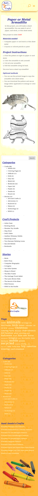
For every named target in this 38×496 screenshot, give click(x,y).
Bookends (7, 246)
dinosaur (18, 331)
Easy (9, 178)
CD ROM (4, 328)
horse (31, 335)
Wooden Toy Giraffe (11, 228)
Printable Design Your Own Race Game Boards (17, 450)
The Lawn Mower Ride (12, 279)
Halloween (6, 335)
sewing (24, 344)
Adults (10, 168)
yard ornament (17, 349)
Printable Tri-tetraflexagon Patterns (14, 432)
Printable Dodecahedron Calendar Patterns (16, 429)
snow (28, 344)
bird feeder (6, 325)
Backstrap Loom (10, 238)
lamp (19, 338)
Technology (12, 208)
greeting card (24, 333)
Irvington (7, 266)
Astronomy (12, 201)
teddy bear (16, 346)
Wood (10, 194)
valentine (31, 346)
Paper (10, 186)
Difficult (11, 173)
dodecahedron (29, 331)
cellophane (11, 328)
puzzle (22, 341)
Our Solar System (10, 268)
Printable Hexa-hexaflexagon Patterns (14, 435)
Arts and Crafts (13, 198)
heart (15, 336)
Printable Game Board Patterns (12, 444)
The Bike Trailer (10, 273)
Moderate (11, 184)
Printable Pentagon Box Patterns (12, 426)
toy (23, 346)
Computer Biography (11, 263)
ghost (16, 333)
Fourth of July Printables (10, 453)
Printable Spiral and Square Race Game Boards (17, 447)
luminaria (4, 341)
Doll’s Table (8, 233)
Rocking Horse (9, 226)
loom (33, 338)
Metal (10, 181)
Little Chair (8, 223)
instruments (4, 338)
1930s (3, 323)
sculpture (17, 344)
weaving (5, 349)
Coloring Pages (13, 171)
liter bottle (26, 338)
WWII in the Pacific (11, 286)
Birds (6, 258)
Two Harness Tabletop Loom (14, 241)
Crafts (6, 166)
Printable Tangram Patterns (11, 441)
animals (14, 322)
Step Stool (8, 231)
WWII (10, 211)
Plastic (10, 189)
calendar (29, 325)
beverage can (26, 323)
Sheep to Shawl (9, 271)
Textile (10, 191)
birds (15, 325)
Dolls (9, 176)
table (9, 346)
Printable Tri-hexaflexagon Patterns (14, 438)
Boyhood (11, 203)
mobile (13, 341)
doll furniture (7, 333)
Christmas (21, 328)
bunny (22, 325)
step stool (3, 346)
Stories (6, 196)
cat (34, 325)
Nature (10, 206)
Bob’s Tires (8, 261)
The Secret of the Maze (12, 281)
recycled (7, 343)
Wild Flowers (9, 284)
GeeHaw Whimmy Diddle (13, 236)
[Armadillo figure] (19, 110)
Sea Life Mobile (9, 244)
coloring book (7, 331)
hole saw (22, 335)
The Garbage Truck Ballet (13, 276)
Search (32, 158)
